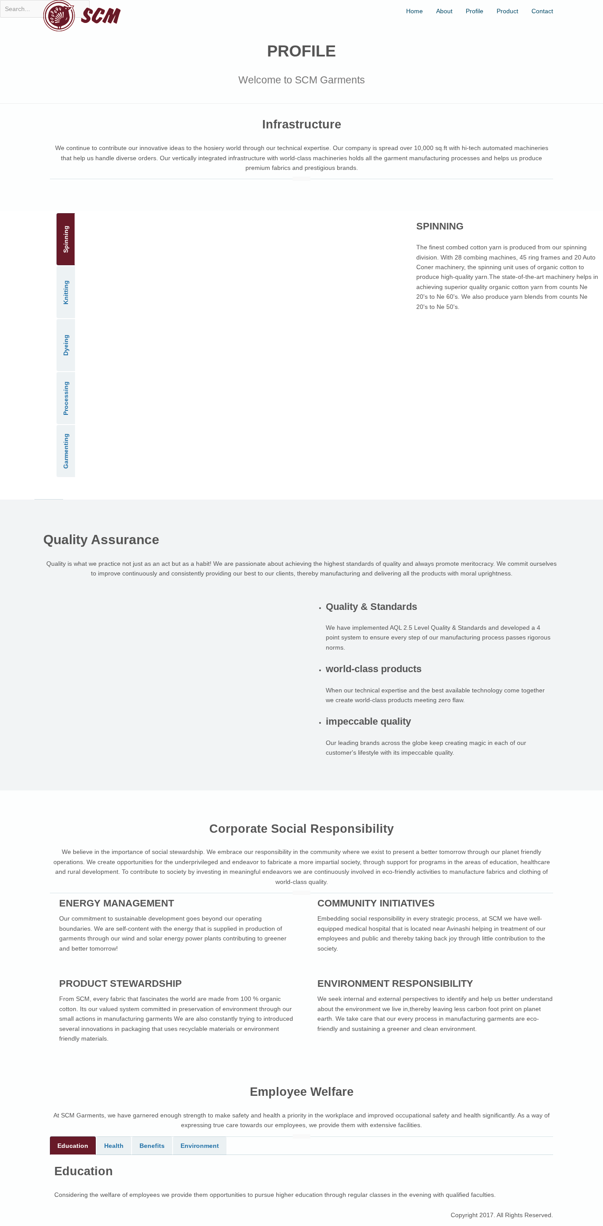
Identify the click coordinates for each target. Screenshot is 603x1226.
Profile (474, 11)
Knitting (65, 292)
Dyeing (65, 345)
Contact (542, 11)
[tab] (73, 1145)
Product (507, 11)
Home (414, 11)
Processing (65, 398)
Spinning (65, 239)
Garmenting (65, 451)
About (444, 11)
